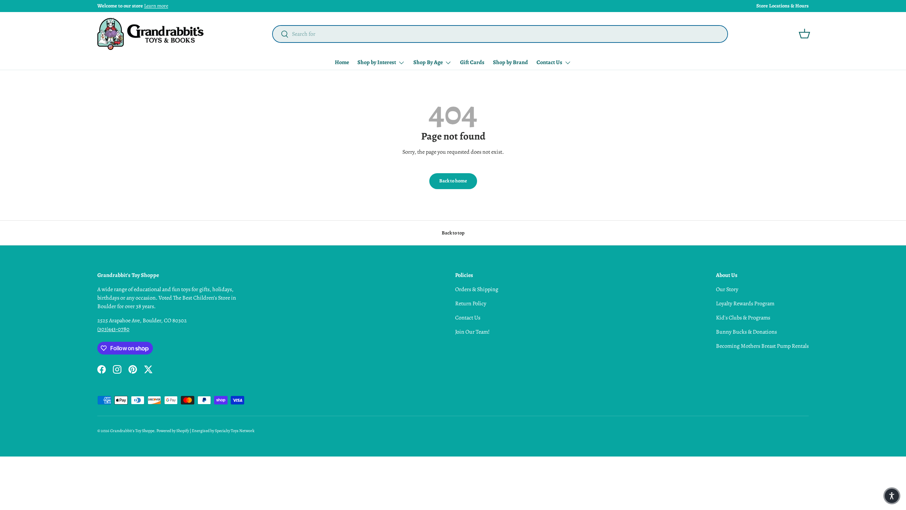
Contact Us (549, 62)
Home (342, 62)
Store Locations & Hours (782, 5)
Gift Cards (472, 62)
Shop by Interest (376, 62)
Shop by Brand (510, 62)
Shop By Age (428, 62)
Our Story (727, 289)
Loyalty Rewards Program (745, 303)
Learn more (156, 5)
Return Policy (470, 303)
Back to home (453, 180)
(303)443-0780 (113, 329)
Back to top (453, 233)
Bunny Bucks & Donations (746, 332)
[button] (804, 33)
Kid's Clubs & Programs (743, 318)
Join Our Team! (472, 332)
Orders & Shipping (476, 289)
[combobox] (500, 34)
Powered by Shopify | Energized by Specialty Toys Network (205, 431)
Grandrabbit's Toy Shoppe (132, 431)
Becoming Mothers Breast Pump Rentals (762, 346)
